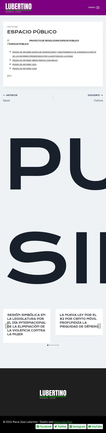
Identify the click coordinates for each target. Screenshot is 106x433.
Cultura (95, 98)
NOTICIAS (12, 27)
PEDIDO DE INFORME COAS (24, 69)
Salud (10, 98)
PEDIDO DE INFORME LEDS (24, 64)
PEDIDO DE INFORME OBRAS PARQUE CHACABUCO (35, 60)
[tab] (47, 345)
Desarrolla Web (63, 422)
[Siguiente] (99, 326)
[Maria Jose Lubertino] (18, 7)
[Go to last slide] (7, 326)
